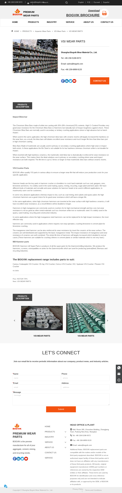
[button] (33, 22)
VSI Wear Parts (60, 31)
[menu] (24, 22)
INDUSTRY (52, 22)
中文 (88, 2)
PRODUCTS (27, 31)
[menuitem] (33, 22)
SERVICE (70, 22)
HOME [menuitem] (15, 22)
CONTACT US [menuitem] (107, 22)
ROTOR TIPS (22, 279)
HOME (16, 31)
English (81, 2)
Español (106, 2)
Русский (97, 2)
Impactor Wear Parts (43, 31)
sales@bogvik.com (75, 64)
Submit (61, 409)
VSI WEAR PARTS (76, 31)
